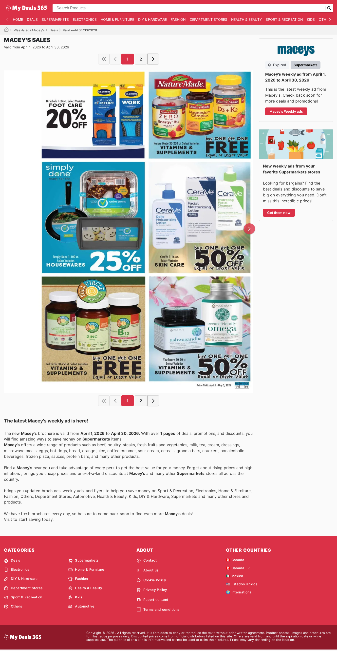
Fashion (178, 19)
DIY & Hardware (152, 19)
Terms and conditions (161, 609)
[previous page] (115, 59)
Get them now (279, 212)
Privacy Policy (155, 590)
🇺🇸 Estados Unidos (241, 584)
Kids (311, 19)
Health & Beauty (246, 19)
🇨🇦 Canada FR (238, 568)
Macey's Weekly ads (286, 111)
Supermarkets (55, 19)
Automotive (84, 606)
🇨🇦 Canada (235, 560)
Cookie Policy (154, 580)
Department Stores (208, 19)
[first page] (104, 59)
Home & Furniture (117, 19)
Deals (32, 19)
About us (151, 570)
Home (18, 19)
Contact (150, 560)
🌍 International (239, 592)
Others (326, 19)
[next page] (153, 59)
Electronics (85, 19)
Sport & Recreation (284, 19)
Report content (155, 600)
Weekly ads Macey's (29, 30)
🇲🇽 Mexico (234, 576)
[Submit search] (329, 8)
